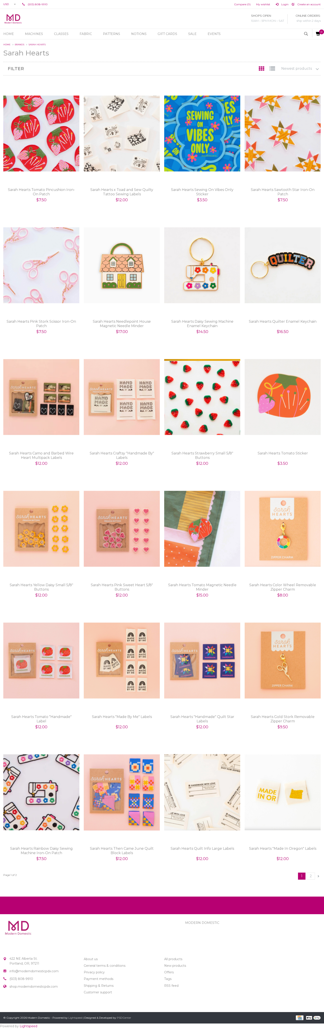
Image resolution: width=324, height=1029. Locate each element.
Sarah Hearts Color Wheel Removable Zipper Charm (282, 587)
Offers (169, 972)
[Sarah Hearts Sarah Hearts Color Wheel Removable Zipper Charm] (283, 528)
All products (173, 959)
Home (8, 34)
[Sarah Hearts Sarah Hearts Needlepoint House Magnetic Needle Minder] (122, 265)
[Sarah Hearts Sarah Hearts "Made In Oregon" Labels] (283, 792)
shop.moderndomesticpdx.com (33, 987)
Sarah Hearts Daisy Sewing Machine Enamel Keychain (202, 323)
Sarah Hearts (37, 44)
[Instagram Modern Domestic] (14, 1001)
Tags (167, 979)
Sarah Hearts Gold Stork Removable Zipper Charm (283, 719)
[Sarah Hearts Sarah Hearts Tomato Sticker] (283, 397)
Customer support (98, 992)
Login (285, 4)
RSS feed (171, 986)
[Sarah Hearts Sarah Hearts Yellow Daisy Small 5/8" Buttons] (41, 528)
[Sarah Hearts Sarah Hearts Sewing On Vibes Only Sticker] (202, 133)
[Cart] (316, 33)
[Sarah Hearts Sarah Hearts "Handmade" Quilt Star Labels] (202, 660)
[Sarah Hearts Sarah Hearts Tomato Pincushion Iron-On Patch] (41, 133)
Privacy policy (94, 972)
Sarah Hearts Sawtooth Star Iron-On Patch (283, 192)
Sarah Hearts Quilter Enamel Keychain (283, 321)
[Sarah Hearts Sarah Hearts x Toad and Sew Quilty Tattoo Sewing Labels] (122, 133)
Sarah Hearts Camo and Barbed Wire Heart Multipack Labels (41, 455)
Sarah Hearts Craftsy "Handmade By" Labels (122, 455)
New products (175, 966)
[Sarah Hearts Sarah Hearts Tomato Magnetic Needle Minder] (202, 528)
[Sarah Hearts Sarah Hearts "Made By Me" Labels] (122, 660)
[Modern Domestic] (13, 18)
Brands (19, 44)
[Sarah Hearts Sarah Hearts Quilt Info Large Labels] (202, 792)
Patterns (111, 34)
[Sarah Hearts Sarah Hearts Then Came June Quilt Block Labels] (122, 792)
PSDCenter (124, 1017)
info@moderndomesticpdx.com (34, 971)
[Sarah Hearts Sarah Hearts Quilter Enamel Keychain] (283, 265)
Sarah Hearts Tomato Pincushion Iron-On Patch (41, 192)
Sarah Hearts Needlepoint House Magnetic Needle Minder (122, 323)
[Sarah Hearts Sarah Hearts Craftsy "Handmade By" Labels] (122, 397)
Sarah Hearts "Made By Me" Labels (122, 717)
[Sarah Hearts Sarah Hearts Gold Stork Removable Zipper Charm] (283, 660)
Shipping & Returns (99, 986)
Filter (16, 68)
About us (91, 959)
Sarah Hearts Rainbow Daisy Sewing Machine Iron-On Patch (41, 850)
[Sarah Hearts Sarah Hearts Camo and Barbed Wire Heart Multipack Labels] (41, 397)
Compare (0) (242, 4)
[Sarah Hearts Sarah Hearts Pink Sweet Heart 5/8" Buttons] (122, 528)
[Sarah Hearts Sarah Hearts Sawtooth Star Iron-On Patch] (283, 133)
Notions (139, 34)
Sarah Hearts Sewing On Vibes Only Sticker (202, 192)
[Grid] (262, 69)
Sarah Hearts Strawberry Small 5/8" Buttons (202, 455)
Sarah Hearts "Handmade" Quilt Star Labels (202, 719)
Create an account (309, 4)
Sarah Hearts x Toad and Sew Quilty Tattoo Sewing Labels (121, 192)
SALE (192, 34)
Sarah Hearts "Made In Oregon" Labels (282, 848)
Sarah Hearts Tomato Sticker (283, 453)
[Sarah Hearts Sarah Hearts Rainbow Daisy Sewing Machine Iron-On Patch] (41, 792)
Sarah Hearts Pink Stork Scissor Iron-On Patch (41, 323)
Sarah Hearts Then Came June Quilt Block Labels (122, 850)
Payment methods (98, 979)
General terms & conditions (104, 966)
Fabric (86, 34)
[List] (272, 69)
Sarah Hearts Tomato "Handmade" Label (41, 719)
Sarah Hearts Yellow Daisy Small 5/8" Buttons (41, 587)
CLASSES (61, 34)
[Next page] (318, 876)
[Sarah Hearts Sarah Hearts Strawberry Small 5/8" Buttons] (202, 397)
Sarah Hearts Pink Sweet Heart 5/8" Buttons (122, 587)
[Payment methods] (299, 1017)
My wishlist (263, 4)
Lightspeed (75, 1017)
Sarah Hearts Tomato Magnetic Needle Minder (202, 587)
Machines (34, 34)
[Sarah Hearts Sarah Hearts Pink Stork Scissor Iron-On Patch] (41, 265)
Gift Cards (167, 34)
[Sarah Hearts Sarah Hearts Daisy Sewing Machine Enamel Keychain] (202, 265)
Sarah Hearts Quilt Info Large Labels (202, 848)
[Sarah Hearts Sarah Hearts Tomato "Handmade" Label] (41, 660)
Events (214, 34)
